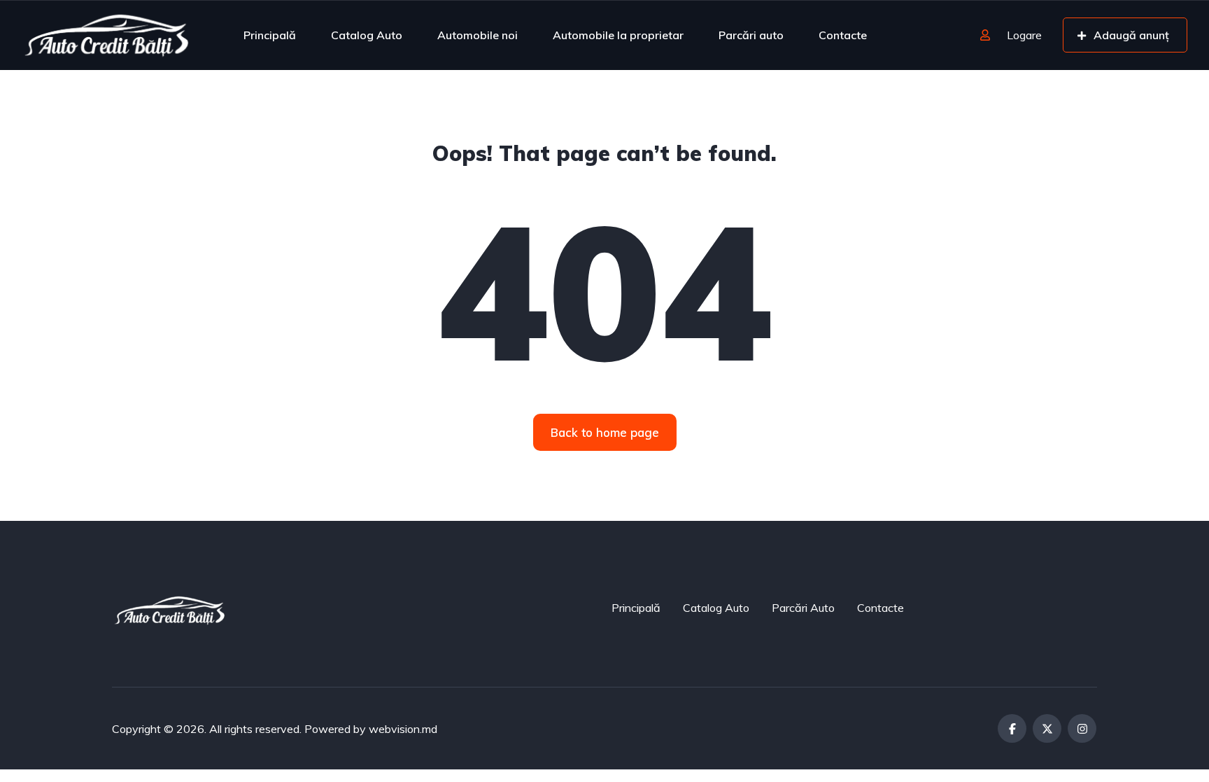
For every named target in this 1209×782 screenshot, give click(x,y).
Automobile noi (477, 35)
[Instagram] (1082, 728)
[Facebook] (1012, 728)
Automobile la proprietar (618, 35)
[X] (1047, 728)
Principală (269, 35)
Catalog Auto (366, 35)
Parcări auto (751, 35)
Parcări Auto (803, 608)
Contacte (843, 35)
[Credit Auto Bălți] (106, 35)
